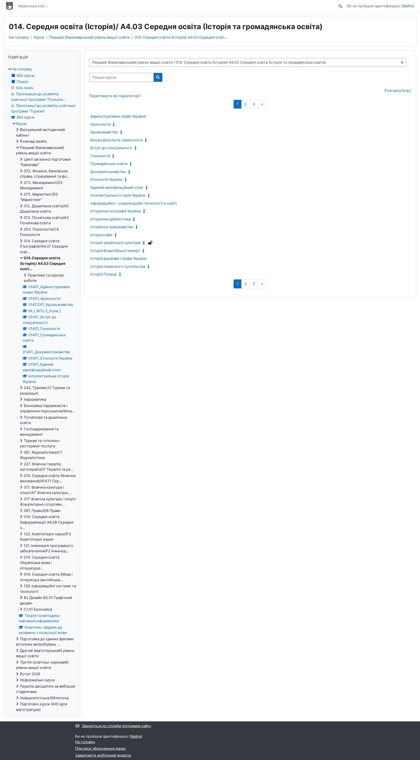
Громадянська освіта (108, 163)
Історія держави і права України (118, 258)
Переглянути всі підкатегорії (114, 96)
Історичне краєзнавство (111, 227)
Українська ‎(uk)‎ (31, 6)
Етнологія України (106, 179)
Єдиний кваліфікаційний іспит (116, 187)
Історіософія (101, 235)
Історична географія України (115, 211)
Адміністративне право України (118, 116)
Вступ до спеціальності (111, 148)
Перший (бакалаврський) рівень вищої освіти (89, 37)
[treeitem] (42, 389)
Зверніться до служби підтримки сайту (116, 726)
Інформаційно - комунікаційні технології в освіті (133, 203)
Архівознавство (104, 132)
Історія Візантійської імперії (115, 250)
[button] (340, 6)
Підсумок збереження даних (100, 748)
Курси (39, 37)
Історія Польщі (103, 274)
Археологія (100, 124)
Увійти (407, 6)
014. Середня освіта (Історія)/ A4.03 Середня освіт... (181, 37)
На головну (19, 37)
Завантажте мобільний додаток (103, 755)
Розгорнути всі (398, 90)
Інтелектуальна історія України (117, 195)
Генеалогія (100, 156)
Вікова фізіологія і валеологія (116, 140)
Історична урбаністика (110, 219)
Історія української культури (115, 242)
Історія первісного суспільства (117, 266)
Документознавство (108, 171)
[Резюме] (115, 124)
